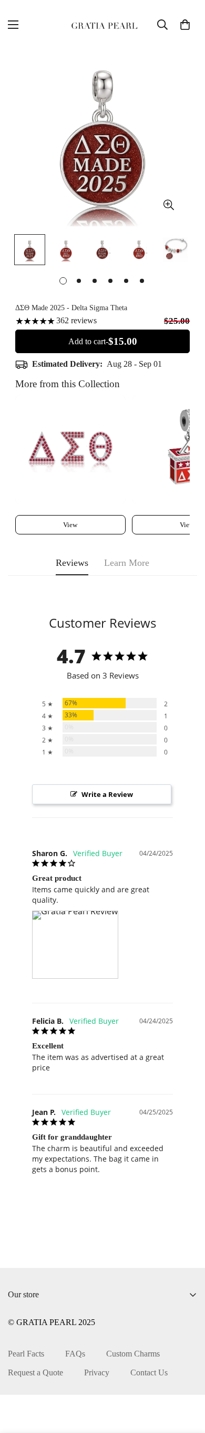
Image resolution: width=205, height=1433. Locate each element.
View (70, 525)
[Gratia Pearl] (102, 24)
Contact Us (149, 1372)
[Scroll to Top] (186, 1377)
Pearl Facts (26, 1353)
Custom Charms (133, 1353)
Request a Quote (35, 1372)
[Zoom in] (168, 205)
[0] (185, 25)
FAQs (75, 1353)
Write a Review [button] (107, 794)
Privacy (96, 1372)
